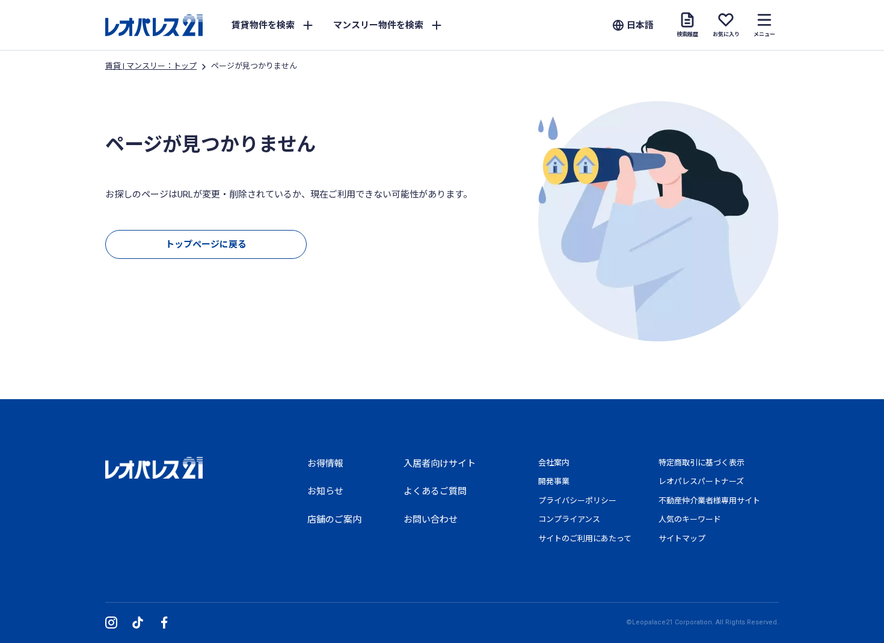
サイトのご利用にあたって (584, 538)
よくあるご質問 (435, 491)
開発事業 (553, 481)
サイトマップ (681, 538)
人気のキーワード (689, 519)
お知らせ (325, 491)
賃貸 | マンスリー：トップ (151, 65)
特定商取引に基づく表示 (701, 462)
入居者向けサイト (440, 463)
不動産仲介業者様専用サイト (709, 500)
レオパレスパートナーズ (701, 481)
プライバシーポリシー (577, 500)
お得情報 (325, 463)
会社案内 (553, 462)
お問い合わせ (431, 519)
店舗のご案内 (334, 519)
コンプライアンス (569, 519)
